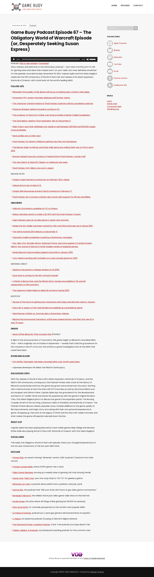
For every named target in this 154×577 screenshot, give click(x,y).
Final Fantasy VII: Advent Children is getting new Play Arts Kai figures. (45, 141)
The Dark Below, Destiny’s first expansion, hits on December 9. (42, 120)
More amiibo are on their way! (27, 135)
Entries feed (112, 103)
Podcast (33, 25)
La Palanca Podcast (22, 513)
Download (44, 63)
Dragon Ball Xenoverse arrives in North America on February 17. (42, 191)
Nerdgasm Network (22, 495)
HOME (114, 5)
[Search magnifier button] (136, 28)
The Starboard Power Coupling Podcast (31, 524)
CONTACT (138, 5)
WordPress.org (113, 109)
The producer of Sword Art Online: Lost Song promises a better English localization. (51, 115)
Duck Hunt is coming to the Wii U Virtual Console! (35, 275)
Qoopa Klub (18, 457)
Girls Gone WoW (20, 507)
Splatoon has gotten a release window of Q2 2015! (36, 269)
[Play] (14, 59)
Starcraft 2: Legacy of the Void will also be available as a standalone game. (48, 307)
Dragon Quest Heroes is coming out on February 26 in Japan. (41, 179)
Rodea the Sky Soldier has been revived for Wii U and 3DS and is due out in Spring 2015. (53, 225)
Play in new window (28, 63)
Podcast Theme (97, 572)
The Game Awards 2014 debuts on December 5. (35, 231)
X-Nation (17, 518)
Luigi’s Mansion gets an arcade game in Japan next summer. (41, 220)
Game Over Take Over (23, 478)
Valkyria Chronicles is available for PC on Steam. (35, 208)
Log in (109, 101)
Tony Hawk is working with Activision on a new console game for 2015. (45, 258)
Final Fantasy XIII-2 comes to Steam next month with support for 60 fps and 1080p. (52, 197)
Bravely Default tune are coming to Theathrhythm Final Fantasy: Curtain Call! (49, 156)
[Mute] (87, 59)
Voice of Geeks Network (94, 558)
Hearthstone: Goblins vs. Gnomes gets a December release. (41, 313)
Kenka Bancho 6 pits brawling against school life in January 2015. (43, 252)
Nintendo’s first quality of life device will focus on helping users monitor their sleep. (51, 92)
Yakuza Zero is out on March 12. (27, 185)
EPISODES (125, 5)
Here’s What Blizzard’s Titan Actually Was (32, 334)
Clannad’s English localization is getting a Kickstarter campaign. (42, 237)
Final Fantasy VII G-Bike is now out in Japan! (33, 168)
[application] (54, 59)
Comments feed (114, 106)
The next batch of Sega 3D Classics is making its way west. (40, 162)
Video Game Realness (23, 472)
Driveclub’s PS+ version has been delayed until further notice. (41, 97)
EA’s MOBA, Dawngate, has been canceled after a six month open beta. (46, 361)
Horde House (19, 501)
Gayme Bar (18, 489)
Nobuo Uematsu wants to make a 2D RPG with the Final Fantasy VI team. (47, 214)
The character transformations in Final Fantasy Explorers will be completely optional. (53, 103)
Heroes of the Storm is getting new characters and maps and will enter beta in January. (54, 302)
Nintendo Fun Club (21, 484)
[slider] (93, 59)
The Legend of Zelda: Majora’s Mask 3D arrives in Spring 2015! (41, 290)
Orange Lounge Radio (23, 466)
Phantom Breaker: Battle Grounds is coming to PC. (36, 109)
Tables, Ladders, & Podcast (25, 530)
